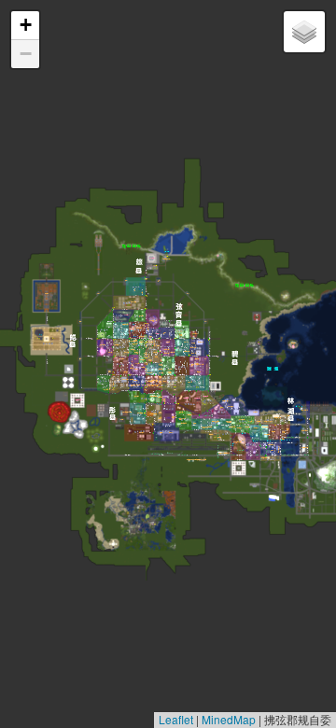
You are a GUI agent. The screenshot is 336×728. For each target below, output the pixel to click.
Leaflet (176, 719)
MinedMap (229, 719)
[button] (25, 25)
